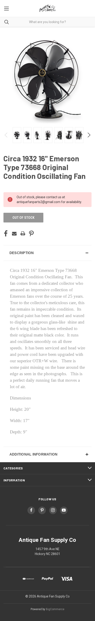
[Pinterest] (31, 233)
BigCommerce (55, 609)
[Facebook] (5, 233)
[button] (47, 253)
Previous (6, 135)
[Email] (14, 233)
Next (89, 135)
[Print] (23, 233)
